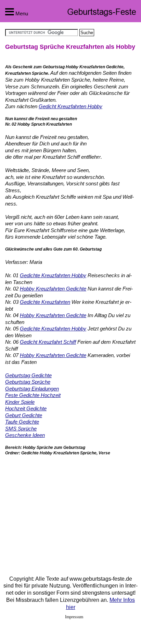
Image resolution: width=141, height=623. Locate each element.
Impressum (74, 616)
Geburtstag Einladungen (32, 389)
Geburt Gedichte (23, 415)
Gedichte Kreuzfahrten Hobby (53, 275)
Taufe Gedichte (22, 422)
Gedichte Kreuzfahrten (45, 302)
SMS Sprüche (21, 428)
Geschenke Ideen (25, 435)
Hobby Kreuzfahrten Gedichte (53, 289)
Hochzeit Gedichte (26, 408)
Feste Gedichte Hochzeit (33, 395)
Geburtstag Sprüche (27, 382)
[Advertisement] (62, 510)
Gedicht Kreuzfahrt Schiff (48, 342)
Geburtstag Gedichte (28, 375)
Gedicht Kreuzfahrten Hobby (70, 106)
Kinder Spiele (20, 402)
